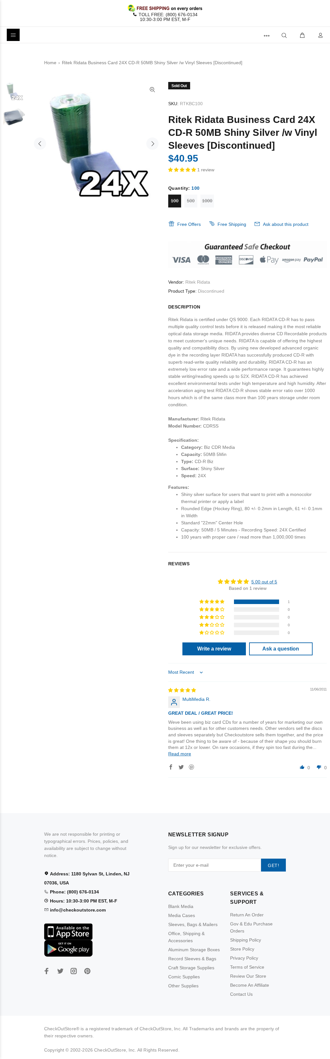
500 (191, 200)
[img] (182, 690)
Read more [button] (179, 753)
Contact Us (241, 994)
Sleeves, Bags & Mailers (193, 924)
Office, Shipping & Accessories (186, 937)
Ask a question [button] (280, 648)
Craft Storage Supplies (191, 967)
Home (50, 62)
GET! (273, 865)
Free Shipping (232, 224)
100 (175, 200)
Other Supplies (183, 985)
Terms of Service (247, 967)
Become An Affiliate (249, 985)
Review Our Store (248, 976)
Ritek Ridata (197, 282)
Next (152, 143)
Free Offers (189, 224)
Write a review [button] (214, 648)
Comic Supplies (184, 976)
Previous (40, 143)
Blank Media (180, 906)
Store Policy (242, 949)
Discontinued (211, 291)
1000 (207, 200)
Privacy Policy (244, 958)
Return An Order (247, 914)
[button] (182, 169)
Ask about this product (285, 224)
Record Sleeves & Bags (192, 958)
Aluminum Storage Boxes (194, 949)
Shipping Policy (245, 940)
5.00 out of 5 (264, 581)
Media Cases (181, 915)
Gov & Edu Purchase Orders (251, 927)
